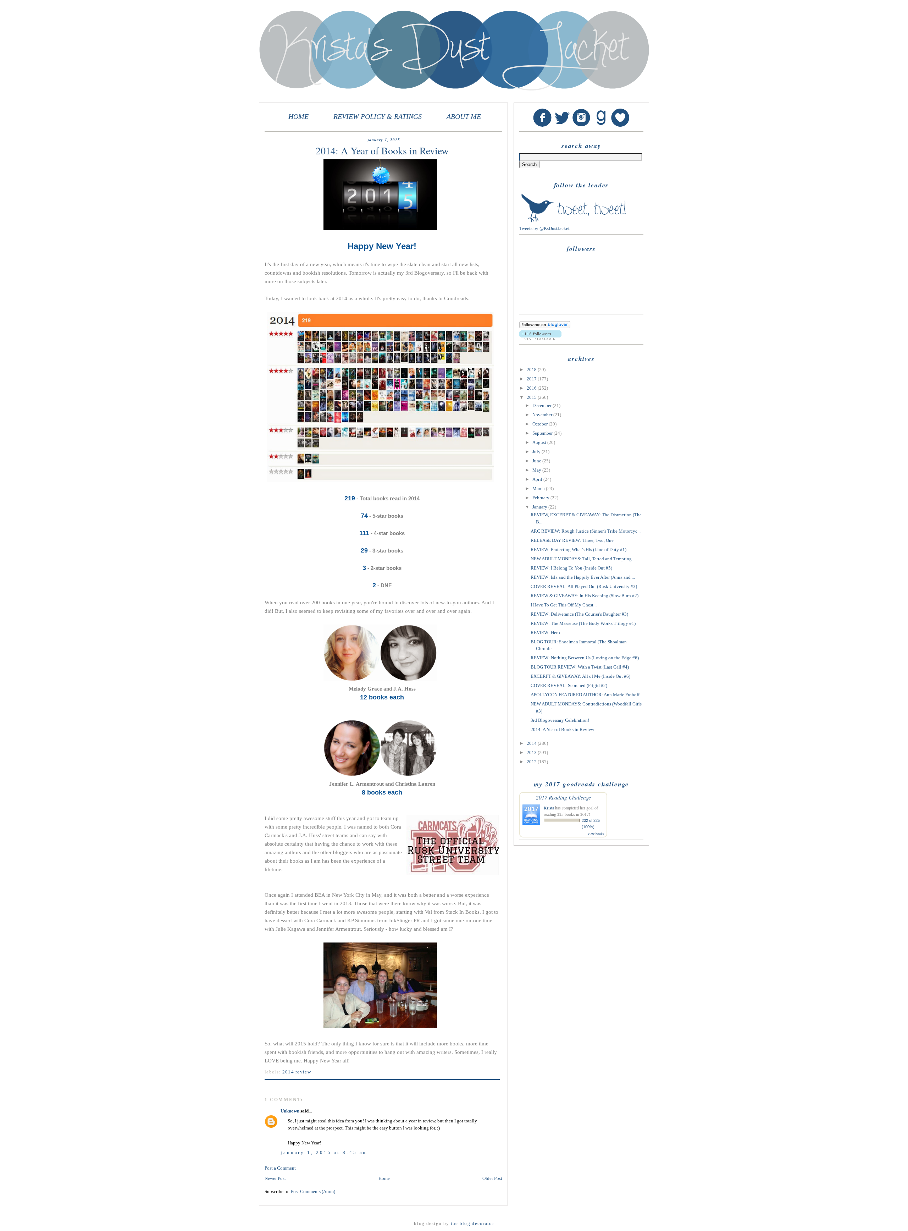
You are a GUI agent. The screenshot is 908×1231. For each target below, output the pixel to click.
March (539, 488)
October (540, 424)
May (537, 470)
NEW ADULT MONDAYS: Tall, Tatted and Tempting (581, 558)
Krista (549, 807)
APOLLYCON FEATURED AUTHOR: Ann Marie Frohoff (585, 694)
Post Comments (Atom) (313, 1191)
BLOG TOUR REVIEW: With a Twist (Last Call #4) (580, 667)
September (543, 433)
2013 (532, 752)
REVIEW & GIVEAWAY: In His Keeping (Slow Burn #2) (584, 595)
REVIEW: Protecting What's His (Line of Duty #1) (578, 549)
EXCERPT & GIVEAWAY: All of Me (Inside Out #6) (580, 676)
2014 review (296, 1072)
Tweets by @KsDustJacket (544, 228)
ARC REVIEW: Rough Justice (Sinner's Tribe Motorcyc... (586, 531)
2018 (532, 369)
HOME (298, 116)
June (537, 460)
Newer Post (275, 1178)
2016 (532, 388)
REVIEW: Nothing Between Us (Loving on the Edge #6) (585, 657)
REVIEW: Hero (545, 632)
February (541, 497)
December (542, 405)
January (540, 507)
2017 (532, 378)
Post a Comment (280, 1168)
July (537, 451)
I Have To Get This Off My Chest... (564, 605)
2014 (532, 743)
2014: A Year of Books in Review (562, 729)
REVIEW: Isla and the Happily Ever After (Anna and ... (583, 577)
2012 (532, 761)
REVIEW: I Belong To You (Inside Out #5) (571, 568)
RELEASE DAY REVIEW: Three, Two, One (572, 540)
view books (596, 833)
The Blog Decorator (472, 1223)
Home (384, 1178)
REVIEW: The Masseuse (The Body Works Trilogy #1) (583, 623)
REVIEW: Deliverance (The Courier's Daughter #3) (579, 614)
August (539, 442)
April (537, 479)
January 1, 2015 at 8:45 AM (324, 1152)
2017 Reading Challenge (563, 797)
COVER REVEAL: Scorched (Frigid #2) (569, 685)
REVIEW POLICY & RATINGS (377, 116)
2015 (532, 397)
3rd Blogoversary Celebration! (560, 720)
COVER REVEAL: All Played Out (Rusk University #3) (584, 586)
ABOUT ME (464, 116)
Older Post (492, 1178)
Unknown (290, 1111)
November (542, 414)
